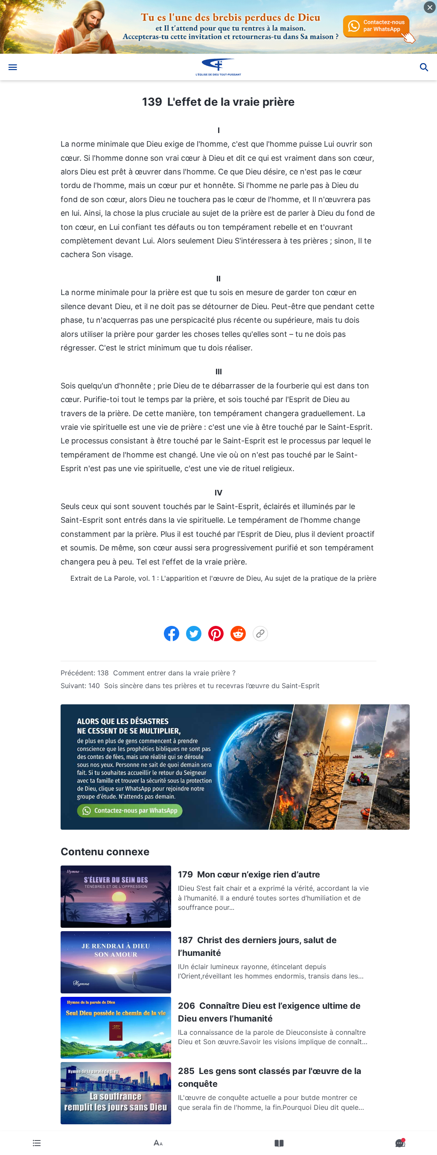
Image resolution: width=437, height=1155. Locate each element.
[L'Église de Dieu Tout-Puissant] (218, 67)
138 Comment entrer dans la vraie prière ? (166, 673)
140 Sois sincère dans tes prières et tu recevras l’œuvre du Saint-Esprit (204, 685)
